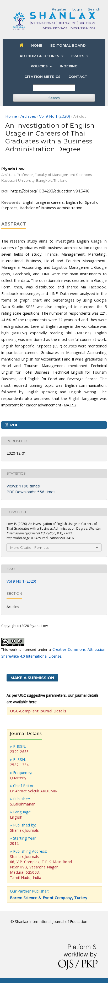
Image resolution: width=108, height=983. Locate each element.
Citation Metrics (42, 76)
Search (54, 97)
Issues (78, 56)
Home (36, 45)
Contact (77, 76)
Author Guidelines (40, 56)
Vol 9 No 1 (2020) (54, 116)
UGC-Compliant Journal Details (38, 710)
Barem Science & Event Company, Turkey (48, 897)
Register (59, 9)
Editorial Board (68, 45)
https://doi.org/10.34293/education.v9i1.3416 (49, 191)
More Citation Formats (29, 547)
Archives (28, 116)
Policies (39, 66)
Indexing (69, 66)
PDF (13, 425)
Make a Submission (32, 677)
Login (77, 9)
